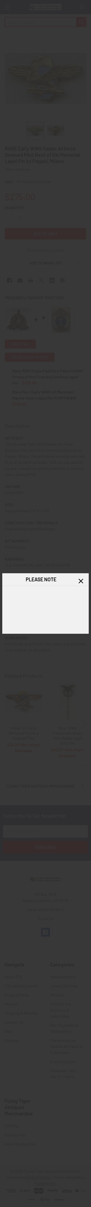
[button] (81, 581)
